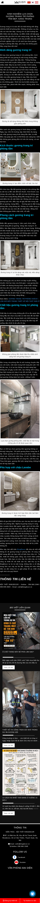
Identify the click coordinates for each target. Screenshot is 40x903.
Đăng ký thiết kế (10, 900)
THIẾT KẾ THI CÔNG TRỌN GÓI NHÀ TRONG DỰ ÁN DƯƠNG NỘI (20, 731)
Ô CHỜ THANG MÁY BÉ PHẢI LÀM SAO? (18, 652)
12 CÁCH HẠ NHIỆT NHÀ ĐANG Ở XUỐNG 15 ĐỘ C (19, 799)
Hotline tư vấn (30, 900)
